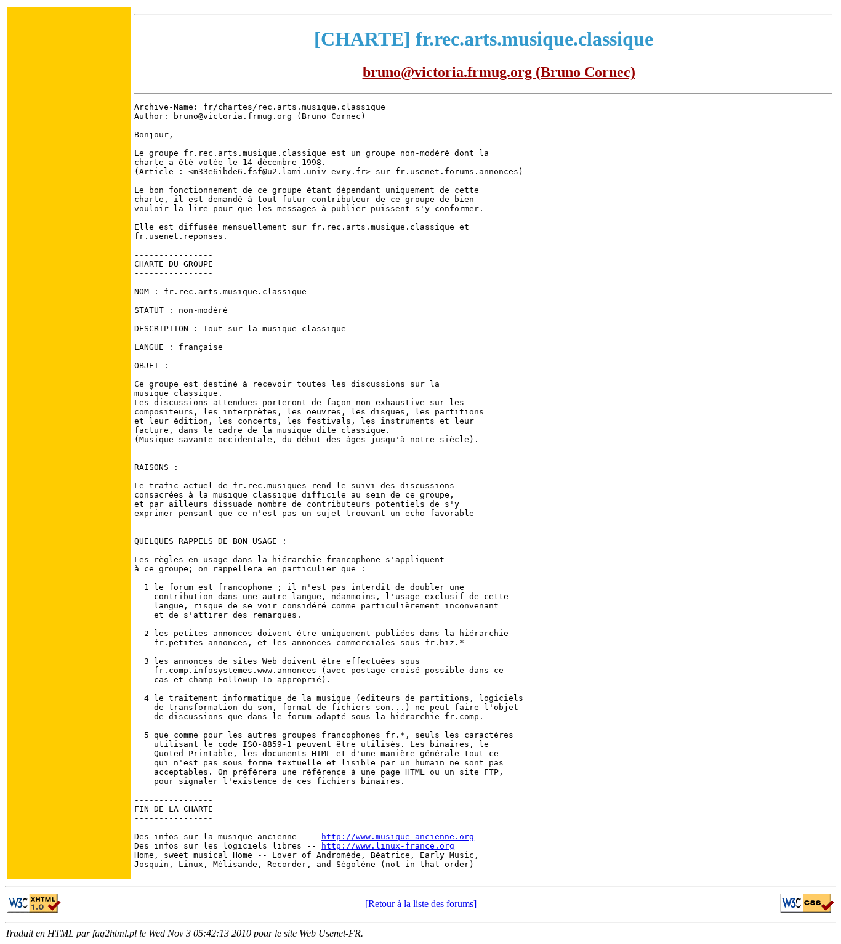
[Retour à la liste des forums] (421, 903)
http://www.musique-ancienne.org (397, 836)
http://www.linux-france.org (387, 845)
